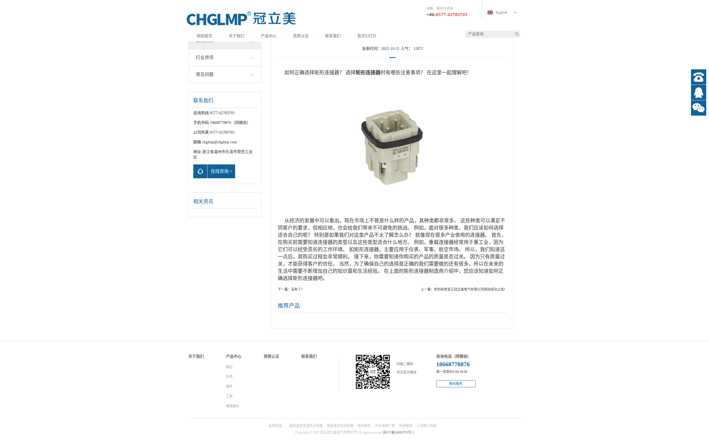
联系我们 (333, 36)
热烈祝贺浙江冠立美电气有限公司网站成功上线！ (470, 289)
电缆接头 (232, 406)
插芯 (229, 367)
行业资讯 (224, 58)
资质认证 (301, 36)
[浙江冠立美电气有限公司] (241, 18)
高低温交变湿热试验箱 (306, 426)
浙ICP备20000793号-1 (398, 432)
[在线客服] (698, 92)
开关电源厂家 (385, 426)
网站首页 (204, 36)
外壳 (229, 377)
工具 (229, 396)
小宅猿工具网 (426, 426)
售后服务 (456, 384)
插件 (229, 386)
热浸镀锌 (405, 426)
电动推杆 (364, 426)
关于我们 (236, 36)
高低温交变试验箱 (340, 426)
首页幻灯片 (367, 36)
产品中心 (268, 36)
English (501, 12)
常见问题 (224, 75)
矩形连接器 (326, 72)
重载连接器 (441, 242)
